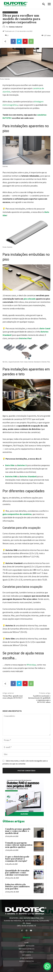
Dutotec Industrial (15, 27)
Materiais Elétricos (10, 12)
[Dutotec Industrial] (4, 27)
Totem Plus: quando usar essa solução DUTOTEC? (13, 697)
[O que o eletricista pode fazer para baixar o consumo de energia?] (39, 860)
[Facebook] (13, 41)
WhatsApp (31, 664)
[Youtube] (31, 930)
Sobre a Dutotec (26, 958)
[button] (44, 4)
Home (26, 943)
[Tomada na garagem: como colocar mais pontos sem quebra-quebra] (39, 846)
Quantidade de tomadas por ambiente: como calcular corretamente (17, 872)
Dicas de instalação (26, 946)
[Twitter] (19, 41)
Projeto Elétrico (26, 952)
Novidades (26, 955)
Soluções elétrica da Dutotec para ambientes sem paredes (17, 886)
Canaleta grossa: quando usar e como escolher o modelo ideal (17, 831)
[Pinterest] (25, 41)
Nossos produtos (26, 961)
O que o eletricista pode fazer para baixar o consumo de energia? (17, 859)
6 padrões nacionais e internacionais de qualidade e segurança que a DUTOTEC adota (39, 699)
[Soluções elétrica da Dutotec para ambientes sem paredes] (39, 888)
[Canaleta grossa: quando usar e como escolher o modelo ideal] (39, 833)
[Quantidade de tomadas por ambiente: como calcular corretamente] (39, 874)
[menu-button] (49, 4)
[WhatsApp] (31, 41)
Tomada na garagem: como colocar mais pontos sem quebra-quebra (18, 845)
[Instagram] (26, 930)
